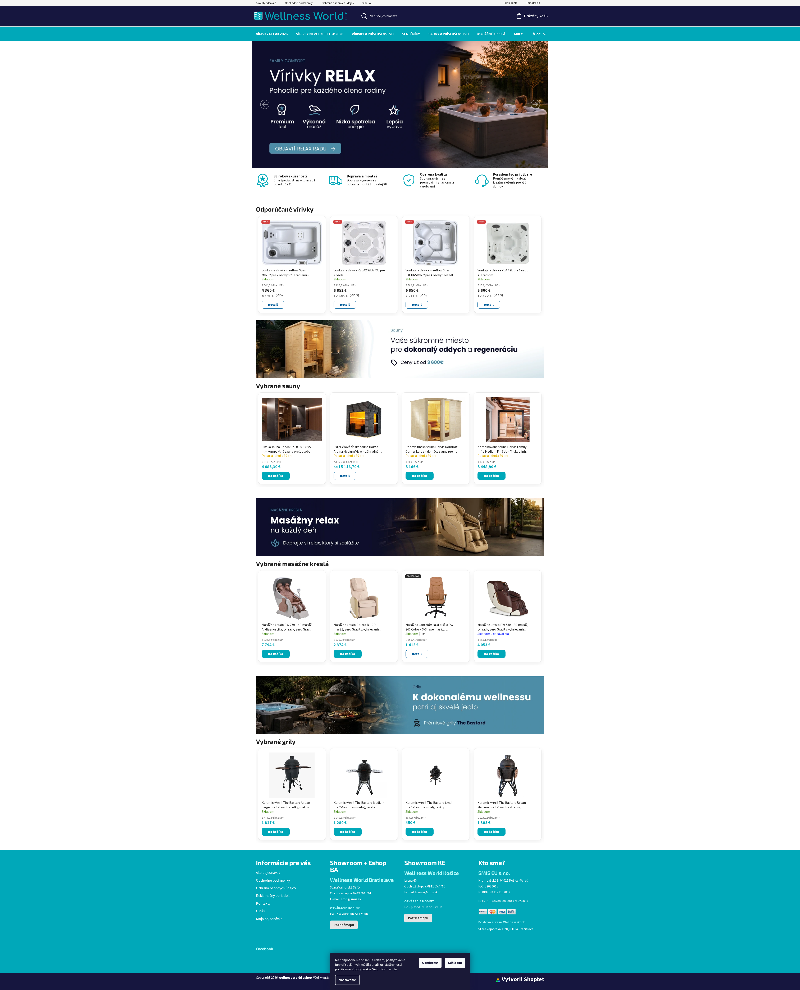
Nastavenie (347, 980)
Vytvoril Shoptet (523, 979)
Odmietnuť (430, 962)
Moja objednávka (269, 919)
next (541, 441)
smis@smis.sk (351, 899)
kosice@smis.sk (426, 892)
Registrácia (533, 3)
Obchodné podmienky (299, 3)
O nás (260, 911)
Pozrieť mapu (344, 925)
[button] (264, 104)
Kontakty (263, 903)
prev (259, 441)
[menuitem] (272, 34)
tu (395, 969)
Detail (273, 304)
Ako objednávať (266, 3)
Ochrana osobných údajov (338, 3)
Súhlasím (455, 962)
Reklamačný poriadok (272, 895)
